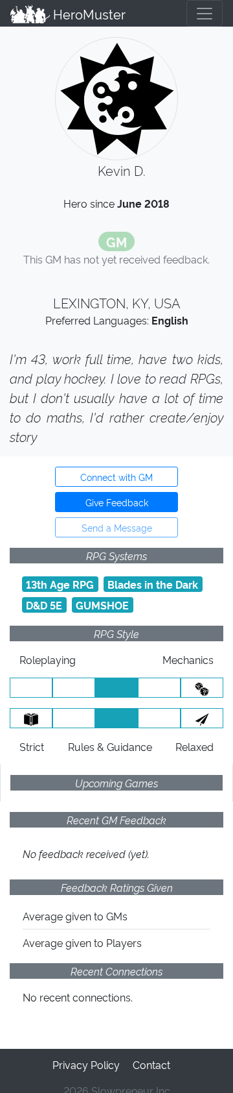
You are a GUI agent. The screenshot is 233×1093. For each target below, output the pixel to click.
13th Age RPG (60, 584)
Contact (151, 1064)
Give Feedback (116, 502)
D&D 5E (44, 605)
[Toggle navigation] (204, 13)
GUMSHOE (102, 605)
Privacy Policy (86, 1064)
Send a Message (117, 527)
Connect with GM (116, 477)
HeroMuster (88, 14)
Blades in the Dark (152, 584)
